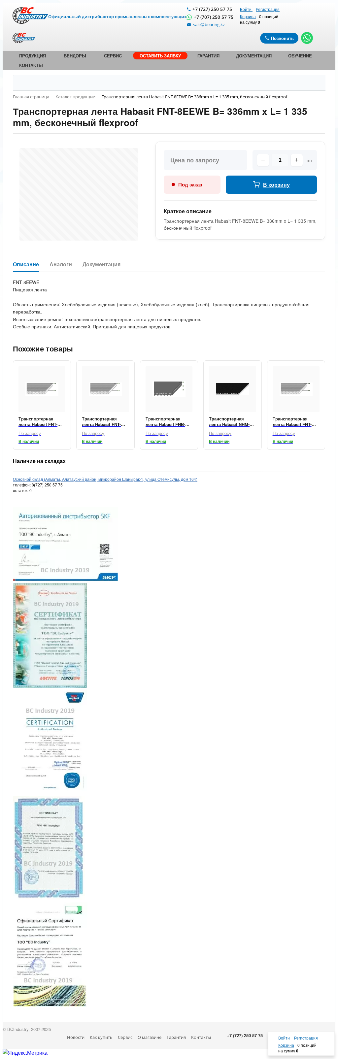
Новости (75, 1037)
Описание (26, 264)
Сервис (125, 1037)
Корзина (248, 16)
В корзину (276, 184)
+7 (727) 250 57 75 (212, 9)
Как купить (101, 1037)
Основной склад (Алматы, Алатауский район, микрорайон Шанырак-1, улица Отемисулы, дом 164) (105, 479)
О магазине (149, 1037)
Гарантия (176, 1037)
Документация (101, 264)
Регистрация (268, 9)
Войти (246, 9)
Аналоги (61, 264)
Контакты (201, 1037)
